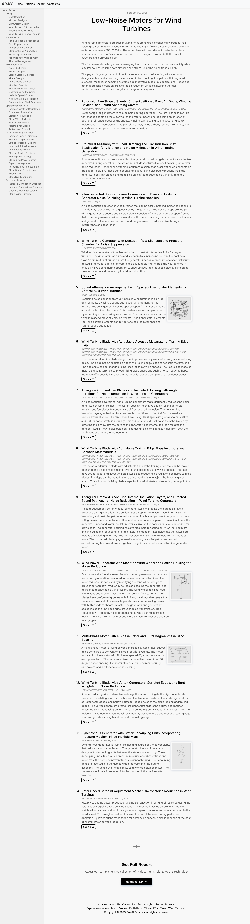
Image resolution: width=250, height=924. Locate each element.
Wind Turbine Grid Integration (24, 27)
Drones (122, 908)
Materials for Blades (19, 125)
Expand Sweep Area (19, 163)
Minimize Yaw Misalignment (23, 57)
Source (87, 133)
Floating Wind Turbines (21, 30)
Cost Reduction (17, 17)
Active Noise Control (20, 81)
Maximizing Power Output (22, 159)
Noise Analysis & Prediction (23, 98)
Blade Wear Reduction (20, 119)
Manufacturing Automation (23, 51)
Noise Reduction (17, 68)
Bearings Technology (20, 156)
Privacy (169, 904)
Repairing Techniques (20, 54)
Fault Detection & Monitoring (24, 40)
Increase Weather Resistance (24, 109)
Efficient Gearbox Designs (22, 142)
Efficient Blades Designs (22, 153)
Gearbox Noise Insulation (22, 91)
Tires (163, 908)
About (41, 3)
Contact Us (54, 3)
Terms (159, 904)
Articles (30, 3)
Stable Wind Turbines (20, 194)
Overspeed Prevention (21, 112)
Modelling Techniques (20, 177)
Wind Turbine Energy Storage (24, 34)
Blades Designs (17, 71)
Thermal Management (20, 61)
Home (19, 3)
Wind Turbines (177, 908)
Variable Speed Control (21, 95)
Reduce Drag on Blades (21, 139)
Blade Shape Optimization (22, 170)
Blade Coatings (17, 173)
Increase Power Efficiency (23, 136)
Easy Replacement (18, 44)
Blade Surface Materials (21, 74)
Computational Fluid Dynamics (25, 102)
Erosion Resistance (19, 122)
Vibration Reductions (20, 115)
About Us (114, 904)
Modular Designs (18, 20)
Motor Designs (16, 78)
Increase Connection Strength (25, 183)
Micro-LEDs (151, 908)
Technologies (146, 904)
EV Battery (135, 908)
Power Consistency (19, 149)
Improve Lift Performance (22, 146)
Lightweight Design (19, 23)
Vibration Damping (18, 85)
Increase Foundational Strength (25, 187)
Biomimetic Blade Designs (23, 88)
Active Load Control (19, 129)
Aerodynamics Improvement (24, 166)
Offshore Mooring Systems (23, 190)
